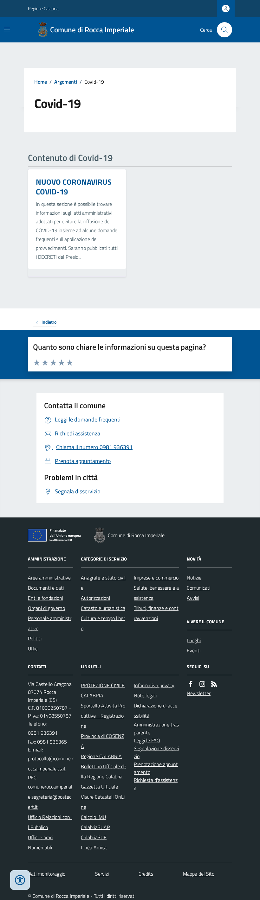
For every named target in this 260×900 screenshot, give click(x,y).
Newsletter (199, 693)
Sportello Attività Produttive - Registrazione (103, 716)
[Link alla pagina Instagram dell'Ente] (202, 684)
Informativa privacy (154, 685)
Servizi (102, 874)
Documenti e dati (46, 588)
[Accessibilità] (20, 880)
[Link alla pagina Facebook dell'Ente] (190, 684)
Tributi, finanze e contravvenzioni (156, 613)
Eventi (193, 650)
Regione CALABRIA (101, 756)
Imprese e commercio (156, 577)
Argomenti (65, 82)
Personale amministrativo (49, 623)
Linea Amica (94, 847)
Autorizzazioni (95, 598)
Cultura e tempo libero (103, 623)
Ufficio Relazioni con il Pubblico (50, 822)
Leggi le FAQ (147, 740)
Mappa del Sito (198, 874)
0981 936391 (43, 733)
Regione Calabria (43, 8)
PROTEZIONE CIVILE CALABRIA (103, 690)
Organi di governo (46, 608)
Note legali (145, 695)
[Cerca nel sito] (222, 29)
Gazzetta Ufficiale (99, 786)
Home (40, 82)
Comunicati (198, 588)
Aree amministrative (49, 577)
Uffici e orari (40, 837)
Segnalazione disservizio (156, 752)
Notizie (194, 577)
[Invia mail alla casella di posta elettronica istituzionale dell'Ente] (50, 763)
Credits (146, 874)
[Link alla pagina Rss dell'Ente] (214, 684)
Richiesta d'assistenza (156, 784)
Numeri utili (40, 847)
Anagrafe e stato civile (103, 583)
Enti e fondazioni (45, 598)
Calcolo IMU (93, 817)
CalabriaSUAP (95, 827)
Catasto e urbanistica (103, 608)
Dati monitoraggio (46, 874)
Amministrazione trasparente (156, 728)
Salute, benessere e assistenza (156, 593)
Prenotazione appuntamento (156, 768)
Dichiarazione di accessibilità (155, 710)
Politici (35, 638)
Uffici (33, 648)
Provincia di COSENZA (102, 741)
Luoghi (194, 640)
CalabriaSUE (94, 837)
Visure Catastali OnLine (103, 802)
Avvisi (193, 598)
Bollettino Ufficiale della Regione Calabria (103, 771)
